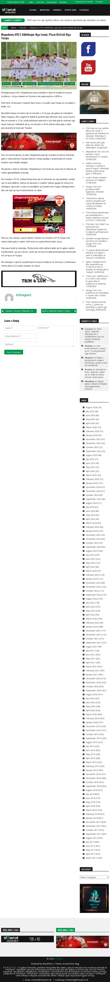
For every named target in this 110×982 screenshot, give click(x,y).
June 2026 (90, 415)
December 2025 (93, 439)
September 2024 (93, 499)
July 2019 (90, 746)
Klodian (89, 345)
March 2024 (91, 523)
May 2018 (90, 802)
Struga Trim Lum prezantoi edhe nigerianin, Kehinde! (95, 189)
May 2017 (90, 850)
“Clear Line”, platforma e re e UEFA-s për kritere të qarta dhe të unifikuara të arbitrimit (97, 280)
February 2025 (92, 479)
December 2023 (93, 535)
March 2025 (91, 475)
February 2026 (92, 431)
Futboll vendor (29, 83)
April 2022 (90, 614)
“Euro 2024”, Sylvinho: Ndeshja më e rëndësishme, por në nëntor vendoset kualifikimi (94, 335)
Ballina (31, 2)
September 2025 (93, 451)
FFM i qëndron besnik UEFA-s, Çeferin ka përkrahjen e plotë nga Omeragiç (96, 306)
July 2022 (90, 602)
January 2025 (92, 483)
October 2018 (92, 782)
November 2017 (93, 826)
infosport (6, 86)
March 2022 (91, 618)
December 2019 (93, 726)
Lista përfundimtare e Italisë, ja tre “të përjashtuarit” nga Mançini (95, 349)
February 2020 (92, 718)
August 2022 (91, 598)
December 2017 (93, 822)
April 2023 (90, 566)
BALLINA (23, 27)
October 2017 (92, 830)
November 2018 (93, 778)
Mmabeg (89, 381)
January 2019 (92, 770)
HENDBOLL (57, 10)
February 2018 (92, 814)
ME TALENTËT (35, 21)
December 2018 (93, 774)
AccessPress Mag (71, 963)
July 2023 (90, 555)
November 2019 (93, 730)
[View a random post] (106, 32)
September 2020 (93, 690)
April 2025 (90, 471)
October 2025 (92, 447)
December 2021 (93, 630)
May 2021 (90, 658)
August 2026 (91, 407)
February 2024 (92, 527)
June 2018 (90, 798)
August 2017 (91, 838)
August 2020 (91, 694)
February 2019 (92, 766)
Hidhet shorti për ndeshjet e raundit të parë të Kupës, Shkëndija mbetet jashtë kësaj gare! (97, 168)
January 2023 (92, 578)
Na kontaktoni (52, 2)
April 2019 (90, 758)
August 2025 (91, 455)
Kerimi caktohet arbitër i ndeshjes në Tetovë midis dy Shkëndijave (59, 311)
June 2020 (90, 702)
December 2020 (93, 678)
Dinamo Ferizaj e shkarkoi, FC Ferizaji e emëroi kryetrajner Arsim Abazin (21, 311)
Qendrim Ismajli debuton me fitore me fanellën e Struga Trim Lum (97, 241)
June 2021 (90, 654)
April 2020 (90, 710)
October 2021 (92, 638)
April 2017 (90, 854)
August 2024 (91, 503)
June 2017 (90, 846)
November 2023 (93, 539)
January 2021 (92, 674)
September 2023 (93, 547)
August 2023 (91, 551)
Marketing (62, 2)
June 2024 (90, 511)
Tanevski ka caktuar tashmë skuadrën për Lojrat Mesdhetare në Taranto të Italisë (96, 202)
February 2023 (92, 574)
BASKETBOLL (45, 10)
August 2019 (91, 742)
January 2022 (92, 626)
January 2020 (92, 722)
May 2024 (90, 515)
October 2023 (92, 543)
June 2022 (90, 606)
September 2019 (93, 738)
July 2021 (90, 650)
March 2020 (91, 714)
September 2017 (93, 834)
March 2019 (91, 762)
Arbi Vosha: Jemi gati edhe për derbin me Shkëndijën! (95, 145)
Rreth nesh (40, 2)
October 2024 (92, 495)
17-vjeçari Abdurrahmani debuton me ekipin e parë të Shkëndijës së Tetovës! (97, 254)
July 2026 (90, 411)
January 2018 (92, 818)
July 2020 (90, 698)
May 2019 (90, 754)
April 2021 (90, 662)
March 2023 (91, 570)
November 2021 (93, 634)
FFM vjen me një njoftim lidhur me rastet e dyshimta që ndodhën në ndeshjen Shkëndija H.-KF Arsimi (97, 133)
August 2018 (91, 790)
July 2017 (90, 842)
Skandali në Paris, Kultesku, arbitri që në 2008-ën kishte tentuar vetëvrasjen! (95, 373)
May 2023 (90, 562)
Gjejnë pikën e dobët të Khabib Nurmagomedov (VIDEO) (96, 385)
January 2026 (92, 435)
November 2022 (93, 586)
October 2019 (92, 734)
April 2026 (90, 423)
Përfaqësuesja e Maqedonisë (50, 83)
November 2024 (93, 491)
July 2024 (90, 507)
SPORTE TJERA (70, 10)
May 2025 (90, 467)
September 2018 (93, 786)
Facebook (99, 2)
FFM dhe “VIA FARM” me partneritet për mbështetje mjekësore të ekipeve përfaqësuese (97, 228)
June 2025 (90, 463)
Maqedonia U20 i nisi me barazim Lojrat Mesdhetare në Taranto (97, 154)
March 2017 (91, 858)
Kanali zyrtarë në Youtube (84, 2)
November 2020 (93, 682)
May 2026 (90, 419)
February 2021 (92, 670)
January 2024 (92, 531)
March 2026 (91, 427)
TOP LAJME (69, 83)
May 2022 (90, 610)
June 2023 (90, 559)
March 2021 (91, 666)
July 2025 (90, 459)
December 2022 (93, 582)
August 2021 (91, 646)
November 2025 (93, 443)
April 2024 (90, 519)
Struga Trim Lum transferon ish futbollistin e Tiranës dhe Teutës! (97, 293)
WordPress (48, 963)
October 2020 (92, 686)
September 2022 (93, 594)
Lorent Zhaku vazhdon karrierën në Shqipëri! (96, 178)
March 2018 (91, 810)
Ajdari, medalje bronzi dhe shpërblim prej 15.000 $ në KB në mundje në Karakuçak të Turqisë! (97, 266)
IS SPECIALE (84, 10)
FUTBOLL (33, 10)
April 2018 (90, 806)
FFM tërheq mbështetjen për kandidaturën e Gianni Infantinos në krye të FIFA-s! (97, 216)
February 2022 (92, 622)
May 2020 (90, 706)
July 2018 (90, 794)
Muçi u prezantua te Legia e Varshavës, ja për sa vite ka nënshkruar (96, 361)
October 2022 (92, 590)
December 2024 (93, 487)
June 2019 (90, 750)
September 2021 (93, 642)
